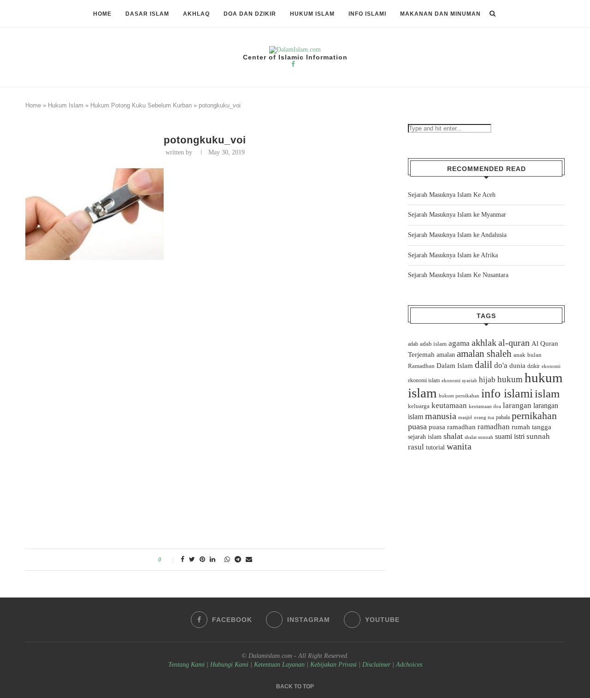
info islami (507, 393)
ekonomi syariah (459, 380)
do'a (500, 365)
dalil (483, 365)
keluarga (419, 406)
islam (547, 393)
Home (102, 14)
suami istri (510, 436)
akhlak (484, 342)
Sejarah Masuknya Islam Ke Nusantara (458, 275)
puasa (417, 426)
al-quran (514, 342)
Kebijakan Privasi (333, 664)
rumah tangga (531, 427)
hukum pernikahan (459, 395)
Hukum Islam (312, 14)
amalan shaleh (484, 353)
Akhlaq (196, 14)
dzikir (533, 366)
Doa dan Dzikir (250, 14)
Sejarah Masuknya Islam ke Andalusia (457, 234)
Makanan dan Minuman (440, 14)
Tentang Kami (187, 664)
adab (413, 344)
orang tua (484, 417)
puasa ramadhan (452, 427)
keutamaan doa (485, 406)
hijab (487, 379)
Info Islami (367, 14)
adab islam (433, 344)
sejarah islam (425, 436)
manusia (440, 416)
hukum (510, 379)
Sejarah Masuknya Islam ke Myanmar (457, 214)
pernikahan (534, 415)
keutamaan (449, 405)
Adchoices (409, 664)
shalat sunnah (479, 437)
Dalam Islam (455, 365)
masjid (465, 417)
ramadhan (494, 426)
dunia (517, 365)
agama (459, 343)
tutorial (435, 447)
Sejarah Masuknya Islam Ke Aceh (452, 194)
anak (519, 355)
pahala (503, 417)
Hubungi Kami (229, 664)
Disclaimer (376, 664)
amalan (446, 354)
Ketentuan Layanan (279, 664)
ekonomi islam (424, 380)
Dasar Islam (147, 14)
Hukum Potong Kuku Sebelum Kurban (141, 105)
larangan (517, 405)
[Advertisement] (205, 332)
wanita (459, 446)
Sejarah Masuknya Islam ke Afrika (453, 255)
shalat (453, 436)
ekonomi (551, 366)
